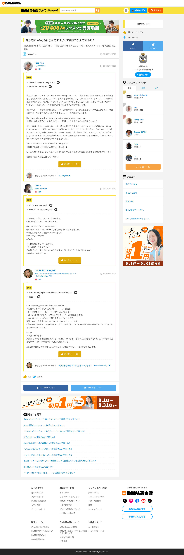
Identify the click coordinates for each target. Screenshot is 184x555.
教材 (90, 505)
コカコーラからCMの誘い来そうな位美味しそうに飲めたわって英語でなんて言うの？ (59, 460)
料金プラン (64, 492)
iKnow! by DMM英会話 (40, 527)
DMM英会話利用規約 (68, 527)
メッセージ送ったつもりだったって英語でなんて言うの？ (47, 455)
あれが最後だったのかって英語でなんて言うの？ (44, 425)
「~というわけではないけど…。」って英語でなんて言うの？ (49, 472)
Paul (135, 107)
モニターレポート (38, 509)
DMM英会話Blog (38, 539)
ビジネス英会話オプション (70, 509)
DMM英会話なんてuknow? (42, 531)
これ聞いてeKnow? (67, 513)
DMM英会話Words (38, 535)
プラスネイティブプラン (69, 496)
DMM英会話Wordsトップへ (137, 218)
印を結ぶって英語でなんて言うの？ (38, 466)
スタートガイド (37, 496)
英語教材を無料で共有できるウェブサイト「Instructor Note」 (83, 365)
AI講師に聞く (140, 10)
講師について (93, 492)
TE (135, 156)
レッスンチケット (95, 509)
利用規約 (129, 201)
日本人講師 (35, 505)
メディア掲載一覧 (67, 537)
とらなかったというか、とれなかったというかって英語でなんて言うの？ (54, 431)
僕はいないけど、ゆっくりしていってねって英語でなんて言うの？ (51, 419)
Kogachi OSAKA (140, 132)
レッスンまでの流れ (96, 496)
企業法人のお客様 (137, 508)
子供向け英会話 (66, 505)
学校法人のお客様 (137, 516)
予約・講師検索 (94, 501)
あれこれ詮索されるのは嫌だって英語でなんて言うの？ (47, 443)
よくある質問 (131, 192)
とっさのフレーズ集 (96, 531)
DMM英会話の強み (38, 501)
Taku (136, 144)
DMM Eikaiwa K (140, 95)
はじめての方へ (37, 492)
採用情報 (63, 541)
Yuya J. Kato (139, 119)
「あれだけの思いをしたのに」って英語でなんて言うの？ (47, 449)
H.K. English (63, 175)
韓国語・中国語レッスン (69, 501)
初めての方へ (131, 184)
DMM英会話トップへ (135, 210)
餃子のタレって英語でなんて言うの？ (39, 437)
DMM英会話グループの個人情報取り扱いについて (73, 532)
